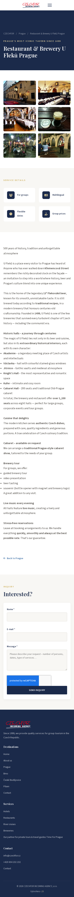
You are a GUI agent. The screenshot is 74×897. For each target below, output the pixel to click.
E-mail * (11, 629)
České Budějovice (12, 780)
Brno (5, 773)
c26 (42, 891)
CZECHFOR (8, 33)
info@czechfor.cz (11, 855)
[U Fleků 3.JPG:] (19, 119)
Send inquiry (37, 690)
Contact (7, 792)
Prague (22, 33)
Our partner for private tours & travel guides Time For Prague (33, 837)
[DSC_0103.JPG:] (54, 119)
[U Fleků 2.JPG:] (54, 93)
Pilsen (6, 786)
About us (7, 760)
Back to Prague (15, 558)
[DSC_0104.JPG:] (54, 145)
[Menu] (49, 5)
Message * (12, 646)
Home (6, 754)
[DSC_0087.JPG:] (19, 93)
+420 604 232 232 (12, 862)
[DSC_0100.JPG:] (19, 145)
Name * (11, 609)
